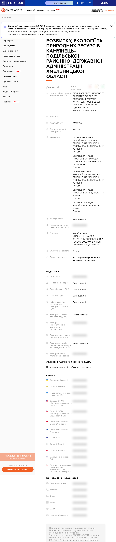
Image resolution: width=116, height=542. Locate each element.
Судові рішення (10, 51)
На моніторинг (19, 469)
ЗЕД (5, 86)
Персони (41, 10)
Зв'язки (6, 97)
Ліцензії (7, 102)
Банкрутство (9, 46)
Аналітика (8, 66)
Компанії (31, 10)
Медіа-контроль (11, 91)
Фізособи (52, 10)
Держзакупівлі (10, 76)
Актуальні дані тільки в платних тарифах (18, 457)
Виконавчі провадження (15, 61)
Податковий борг (11, 56)
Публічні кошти (10, 81)
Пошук (8, 17)
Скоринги (8, 71)
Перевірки (8, 40)
